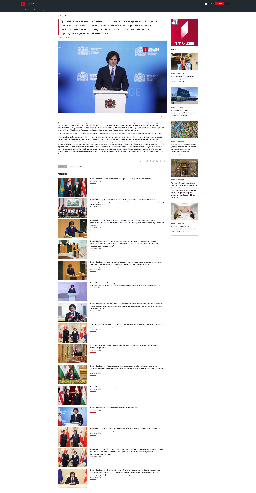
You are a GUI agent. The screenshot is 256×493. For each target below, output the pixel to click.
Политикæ (63, 166)
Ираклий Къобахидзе (76, 166)
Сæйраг (60, 16)
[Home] (23, 4)
